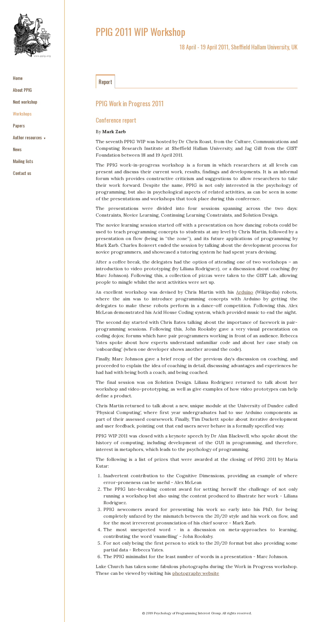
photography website (195, 573)
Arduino (244, 292)
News (17, 149)
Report (105, 82)
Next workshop (25, 101)
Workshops (22, 113)
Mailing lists (23, 161)
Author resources (28, 137)
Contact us (22, 172)
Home (17, 77)
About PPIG (22, 89)
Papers (19, 125)
